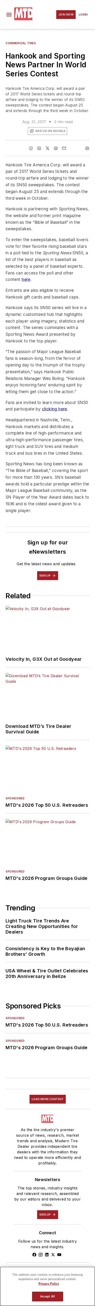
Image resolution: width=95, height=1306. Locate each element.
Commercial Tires (21, 43)
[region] (47, 1286)
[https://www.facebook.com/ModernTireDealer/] (34, 1254)
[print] (87, 148)
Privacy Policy (49, 1283)
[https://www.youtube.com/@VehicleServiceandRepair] (59, 1254)
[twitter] (47, 148)
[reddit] (55, 148)
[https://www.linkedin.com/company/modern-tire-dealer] (47, 1254)
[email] (64, 148)
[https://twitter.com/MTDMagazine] (53, 1254)
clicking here (54, 408)
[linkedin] (39, 148)
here (26, 279)
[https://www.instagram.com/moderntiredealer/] (40, 1254)
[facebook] (31, 148)
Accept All (47, 1296)
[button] (9, 14)
